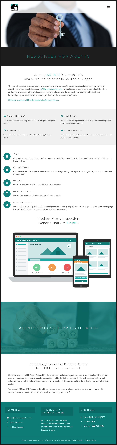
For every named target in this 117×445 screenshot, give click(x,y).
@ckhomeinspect (16, 427)
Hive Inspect (77, 440)
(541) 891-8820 (16, 422)
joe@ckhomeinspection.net (20, 418)
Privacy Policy (90, 440)
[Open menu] (108, 7)
